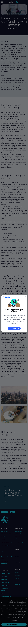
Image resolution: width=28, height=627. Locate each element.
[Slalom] (6, 297)
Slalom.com (21, 315)
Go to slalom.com (14, 328)
